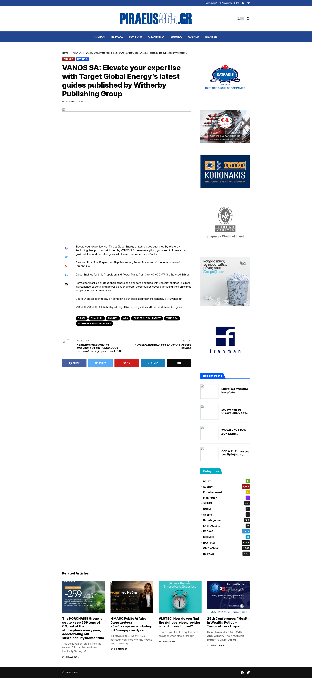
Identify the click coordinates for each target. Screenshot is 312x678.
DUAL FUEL (97, 318)
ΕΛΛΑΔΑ (226, 531)
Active (225, 481)
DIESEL (81, 318)
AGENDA (77, 52)
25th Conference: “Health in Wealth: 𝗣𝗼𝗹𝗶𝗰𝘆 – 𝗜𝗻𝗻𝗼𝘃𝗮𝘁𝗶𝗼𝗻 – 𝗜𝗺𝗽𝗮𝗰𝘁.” (228, 622)
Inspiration (225, 497)
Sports (225, 514)
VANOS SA (172, 318)
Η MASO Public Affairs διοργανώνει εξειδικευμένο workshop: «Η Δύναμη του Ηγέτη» (131, 624)
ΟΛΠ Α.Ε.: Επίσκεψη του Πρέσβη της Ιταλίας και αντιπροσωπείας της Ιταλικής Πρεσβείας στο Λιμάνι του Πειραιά (235, 453)
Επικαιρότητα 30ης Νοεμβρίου (234, 390)
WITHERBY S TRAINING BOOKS (94, 323)
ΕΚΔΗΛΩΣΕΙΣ (226, 525)
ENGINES (113, 318)
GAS (125, 318)
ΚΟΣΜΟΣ (226, 537)
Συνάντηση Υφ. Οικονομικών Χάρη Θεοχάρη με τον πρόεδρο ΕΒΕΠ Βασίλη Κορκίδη (234, 411)
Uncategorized (226, 520)
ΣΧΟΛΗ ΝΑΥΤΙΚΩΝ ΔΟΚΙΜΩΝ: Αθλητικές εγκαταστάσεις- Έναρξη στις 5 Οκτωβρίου (233, 432)
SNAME (225, 509)
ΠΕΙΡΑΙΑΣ (226, 553)
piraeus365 (72, 657)
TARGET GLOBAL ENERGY (147, 318)
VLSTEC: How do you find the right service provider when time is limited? (179, 622)
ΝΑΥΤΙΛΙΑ (82, 59)
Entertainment (225, 492)
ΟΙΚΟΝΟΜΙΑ (226, 548)
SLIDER (226, 503)
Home (65, 52)
